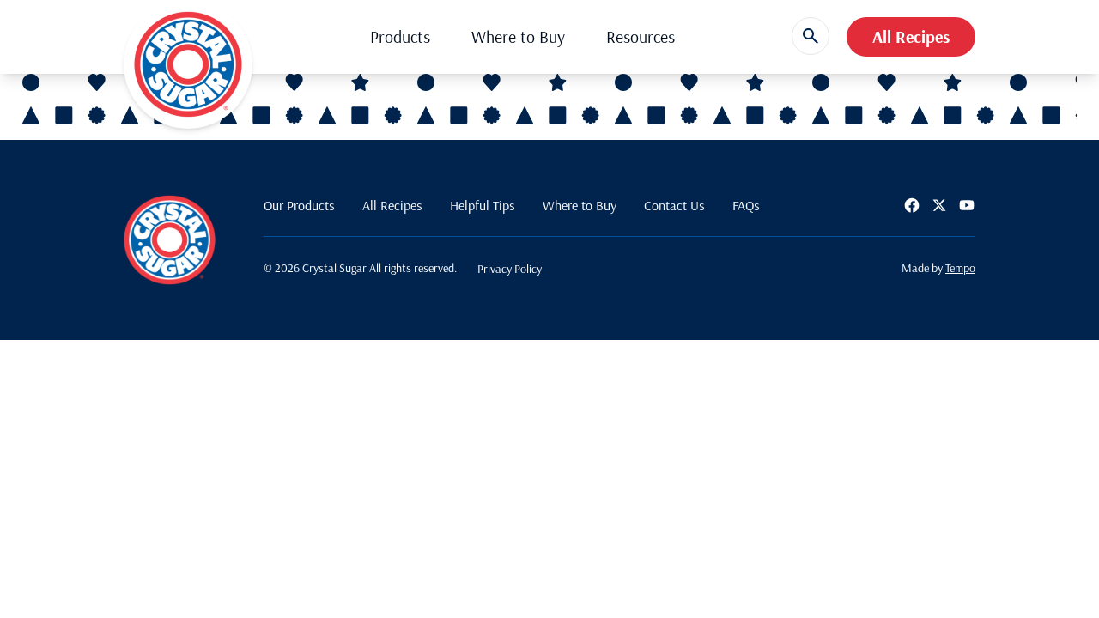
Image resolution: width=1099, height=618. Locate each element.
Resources (640, 36)
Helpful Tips (482, 205)
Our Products (299, 205)
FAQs (746, 205)
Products (400, 36)
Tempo (960, 268)
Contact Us (674, 205)
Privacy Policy (509, 268)
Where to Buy (518, 36)
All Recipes (911, 36)
